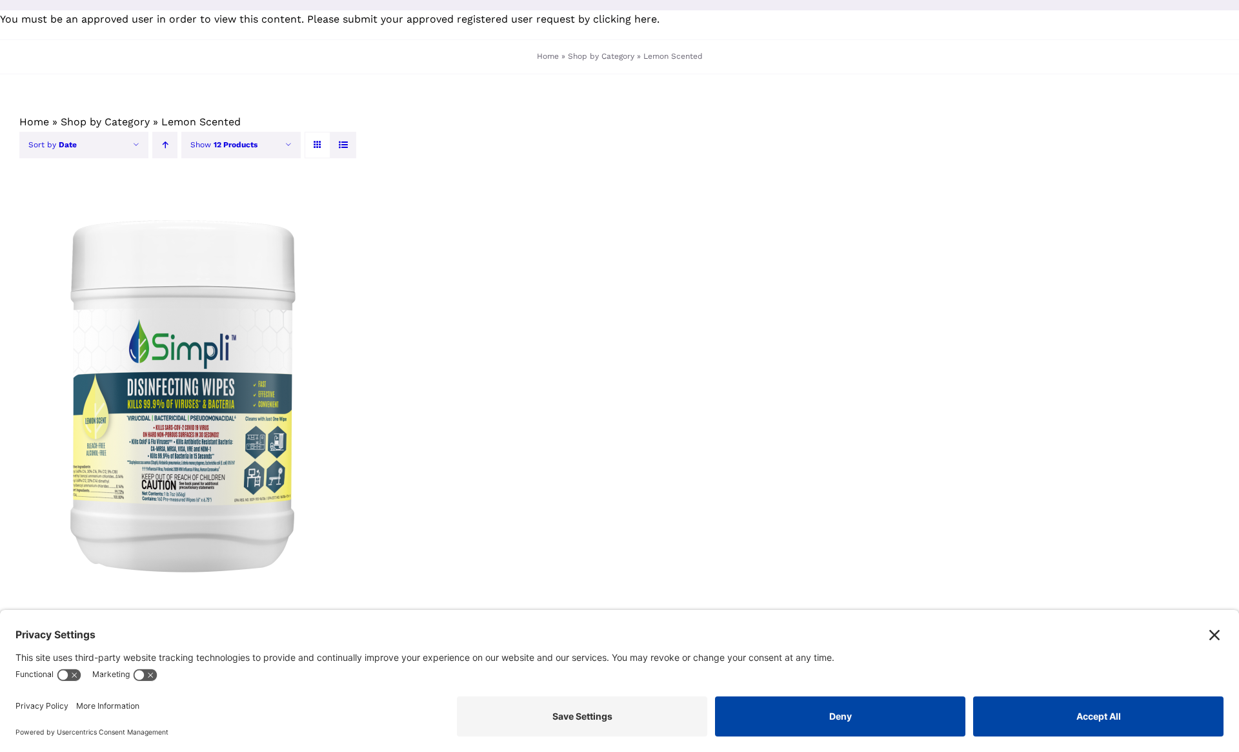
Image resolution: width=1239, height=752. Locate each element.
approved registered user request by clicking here (532, 19)
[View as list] (343, 145)
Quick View (222, 394)
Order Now (141, 394)
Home (548, 56)
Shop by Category (601, 56)
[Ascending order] (164, 145)
